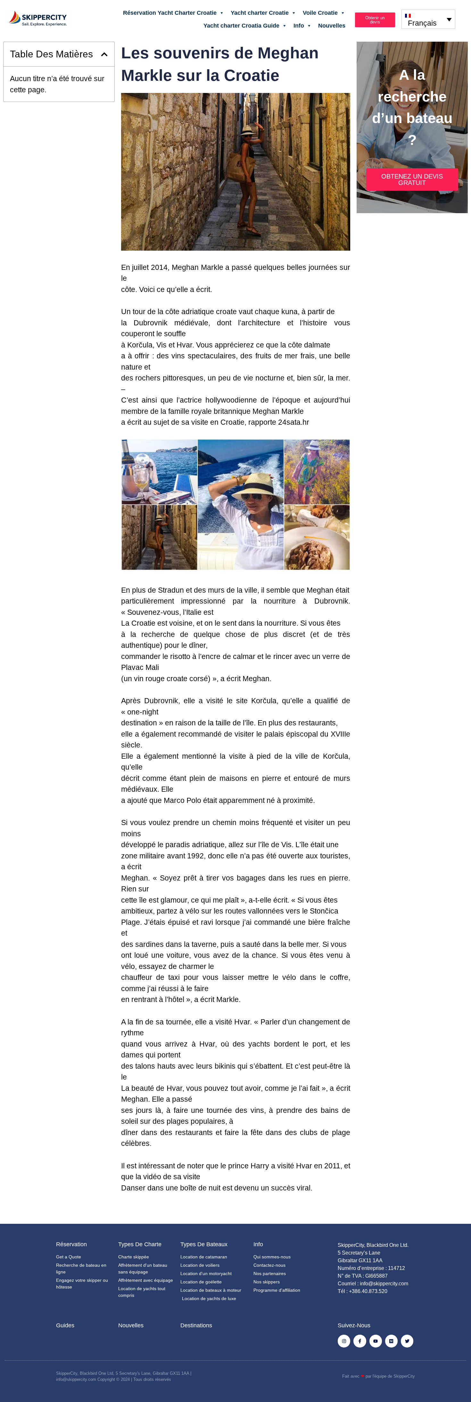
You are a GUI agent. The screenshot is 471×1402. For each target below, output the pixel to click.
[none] (428, 19)
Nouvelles (331, 25)
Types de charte (139, 1244)
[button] (104, 54)
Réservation (71, 1244)
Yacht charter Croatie (260, 13)
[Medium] (391, 1341)
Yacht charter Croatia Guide (241, 25)
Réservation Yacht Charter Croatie (170, 13)
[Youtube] (375, 1341)
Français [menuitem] (422, 23)
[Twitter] (407, 1341)
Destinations (196, 1325)
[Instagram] (344, 1341)
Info (298, 25)
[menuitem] (428, 19)
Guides (65, 1325)
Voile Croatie (320, 13)
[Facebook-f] (359, 1341)
